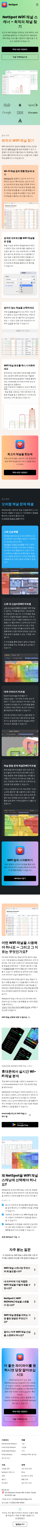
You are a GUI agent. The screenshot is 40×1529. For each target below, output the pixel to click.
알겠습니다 (20, 1524)
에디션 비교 (6, 1458)
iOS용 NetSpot (7, 1454)
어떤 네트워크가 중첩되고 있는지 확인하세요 (20, 388)
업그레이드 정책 (27, 1476)
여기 (26, 1392)
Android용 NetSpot (9, 1451)
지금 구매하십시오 (20, 57)
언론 (3, 1476)
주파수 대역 (8, 699)
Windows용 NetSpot (9, 1444)
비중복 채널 (12, 312)
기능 (23, 1444)
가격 (23, 1451)
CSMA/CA (8, 969)
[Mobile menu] (37, 5)
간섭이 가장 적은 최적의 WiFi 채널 (15, 1007)
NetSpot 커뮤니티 (8, 1472)
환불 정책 (24, 1479)
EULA (23, 1472)
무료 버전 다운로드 (20, 49)
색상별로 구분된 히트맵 (13, 545)
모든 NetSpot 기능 (9, 1237)
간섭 (9, 323)
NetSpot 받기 (20, 878)
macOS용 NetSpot (9, 1447)
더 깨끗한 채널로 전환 (10, 519)
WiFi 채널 (11, 149)
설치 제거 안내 (26, 1483)
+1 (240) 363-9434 (16, 1503)
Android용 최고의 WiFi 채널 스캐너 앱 (14, 1115)
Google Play (22, 1125)
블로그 (4, 1479)
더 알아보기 (20, 1518)
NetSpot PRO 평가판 (28, 1454)
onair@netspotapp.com (22, 1499)
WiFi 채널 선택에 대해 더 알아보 (14, 1017)
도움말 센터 (6, 1468)
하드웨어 (5, 1483)
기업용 (23, 1447)
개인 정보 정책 (26, 1468)
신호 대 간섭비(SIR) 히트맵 (15, 608)
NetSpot (7, 179)
